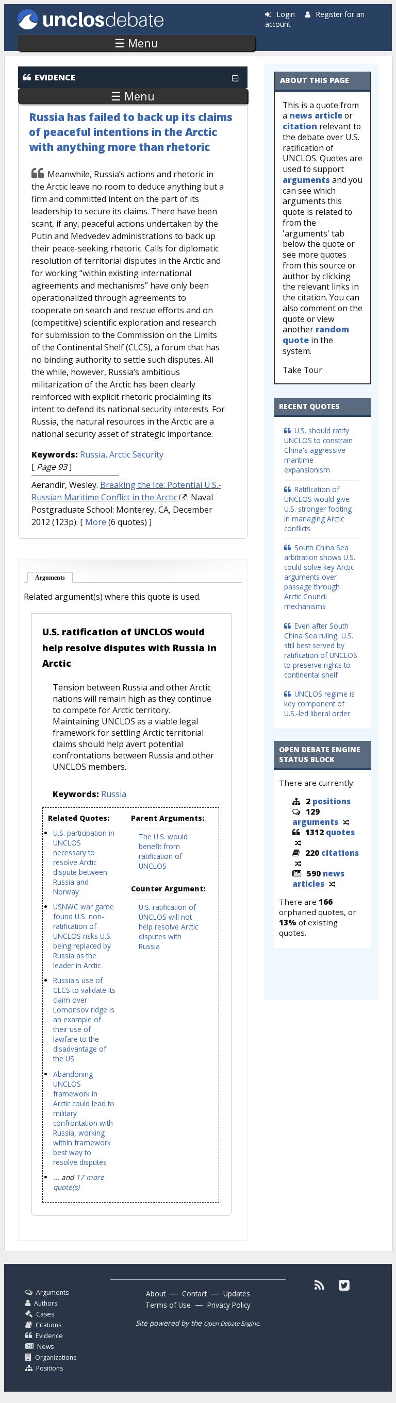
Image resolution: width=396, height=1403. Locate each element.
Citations (48, 1325)
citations (340, 853)
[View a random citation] (298, 863)
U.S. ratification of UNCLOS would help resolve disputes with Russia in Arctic (129, 647)
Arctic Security (136, 454)
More (95, 522)
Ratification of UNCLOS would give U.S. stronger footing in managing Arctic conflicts (318, 508)
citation (300, 126)
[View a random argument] (346, 822)
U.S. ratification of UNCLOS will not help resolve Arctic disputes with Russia (168, 926)
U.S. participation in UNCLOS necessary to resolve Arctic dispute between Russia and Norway (83, 862)
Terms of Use (168, 1305)
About (156, 1293)
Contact (194, 1293)
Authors (45, 1303)
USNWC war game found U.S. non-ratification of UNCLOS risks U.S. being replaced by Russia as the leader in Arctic (83, 936)
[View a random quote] (298, 842)
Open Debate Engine (231, 1323)
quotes (340, 832)
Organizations (55, 1357)
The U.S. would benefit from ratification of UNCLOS (163, 851)
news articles (318, 878)
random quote (316, 335)
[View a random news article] (332, 883)
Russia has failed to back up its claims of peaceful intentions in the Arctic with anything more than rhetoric (131, 132)
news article (315, 115)
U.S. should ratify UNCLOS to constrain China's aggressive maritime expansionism (318, 450)
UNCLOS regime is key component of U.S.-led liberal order (319, 703)
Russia (92, 454)
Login (286, 14)
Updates (236, 1293)
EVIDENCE (55, 77)
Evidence (49, 1335)
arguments (306, 179)
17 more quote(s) (78, 1182)
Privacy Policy (229, 1305)
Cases (45, 1314)
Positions (49, 1368)
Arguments (54, 577)
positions (331, 801)
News (45, 1346)
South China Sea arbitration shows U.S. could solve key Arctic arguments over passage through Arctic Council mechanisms (319, 577)
